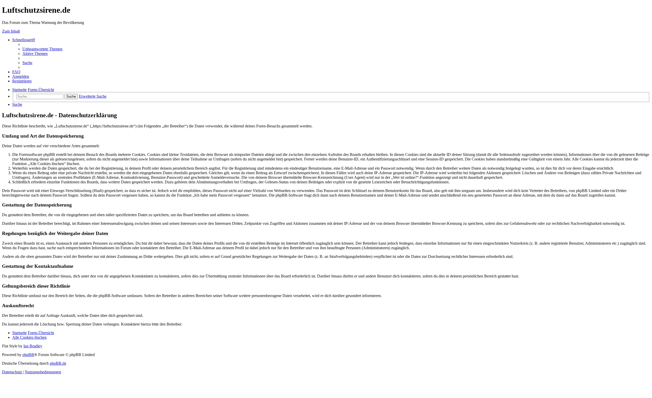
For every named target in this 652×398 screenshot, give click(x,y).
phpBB (28, 354)
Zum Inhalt (11, 31)
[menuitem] (42, 49)
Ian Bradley (32, 346)
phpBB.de (58, 363)
